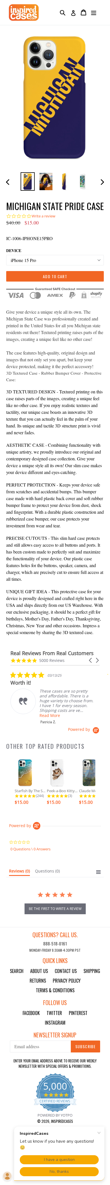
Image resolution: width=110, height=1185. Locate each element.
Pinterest (78, 1013)
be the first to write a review (55, 908)
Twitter (54, 1013)
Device (13, 250)
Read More (49, 715)
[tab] (19, 872)
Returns (38, 980)
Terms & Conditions (55, 990)
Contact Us (66, 971)
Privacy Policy (67, 980)
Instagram (55, 1022)
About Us (39, 971)
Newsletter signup (55, 1035)
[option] (27, 181)
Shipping (91, 971)
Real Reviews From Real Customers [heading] (52, 653)
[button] (90, 660)
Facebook (31, 1013)
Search (16, 971)
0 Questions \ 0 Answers (30, 848)
